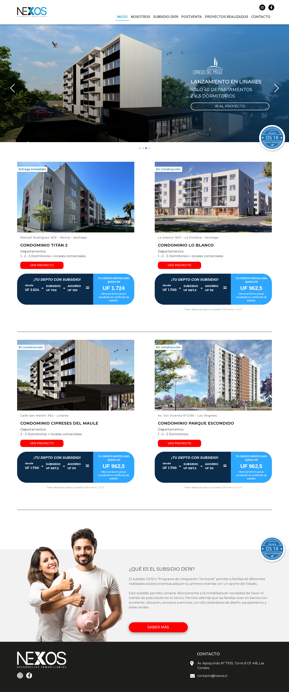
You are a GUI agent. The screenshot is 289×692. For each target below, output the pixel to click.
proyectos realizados (226, 17)
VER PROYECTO (42, 265)
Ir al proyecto (230, 106)
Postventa (191, 17)
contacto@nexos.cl (212, 676)
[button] (140, 148)
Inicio (122, 17)
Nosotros (140, 17)
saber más (158, 627)
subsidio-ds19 (165, 17)
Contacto (260, 17)
